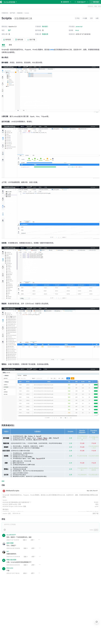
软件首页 (8, 39)
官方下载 (32, 39)
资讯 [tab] (10, 45)
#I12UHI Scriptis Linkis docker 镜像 (14, 506)
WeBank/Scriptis (12, 491)
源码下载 (95, 513)
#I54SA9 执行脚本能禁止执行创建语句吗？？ (17, 502)
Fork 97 (95, 490)
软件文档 (20, 39)
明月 (96, 504)
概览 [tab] (3, 45)
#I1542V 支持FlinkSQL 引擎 (12, 504)
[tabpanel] (50, 312)
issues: (5, 500)
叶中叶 (96, 502)
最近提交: (6, 509)
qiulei (96, 506)
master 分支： (7, 513)
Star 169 (89, 490)
